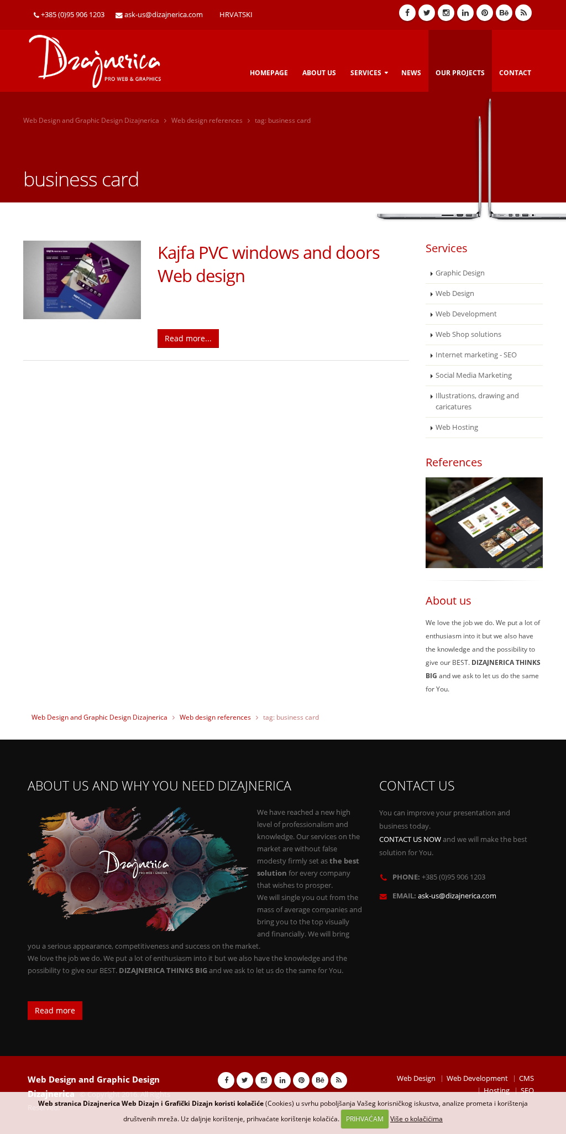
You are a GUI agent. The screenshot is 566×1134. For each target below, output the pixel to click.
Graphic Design (460, 273)
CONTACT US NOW (410, 839)
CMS (526, 1078)
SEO (527, 1090)
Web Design (455, 293)
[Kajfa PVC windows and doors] (82, 280)
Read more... (188, 338)
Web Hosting (457, 427)
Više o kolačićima (416, 1118)
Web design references (207, 120)
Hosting (497, 1090)
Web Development (466, 314)
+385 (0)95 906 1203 (72, 14)
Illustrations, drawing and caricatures (477, 401)
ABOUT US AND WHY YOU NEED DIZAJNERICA (159, 785)
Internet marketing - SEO (476, 355)
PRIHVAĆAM (365, 1118)
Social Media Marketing (474, 375)
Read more (55, 1010)
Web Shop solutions (468, 334)
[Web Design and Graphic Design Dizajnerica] (101, 57)
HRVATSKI (236, 14)
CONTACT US (417, 785)
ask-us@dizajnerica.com (163, 14)
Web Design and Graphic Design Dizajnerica (91, 120)
